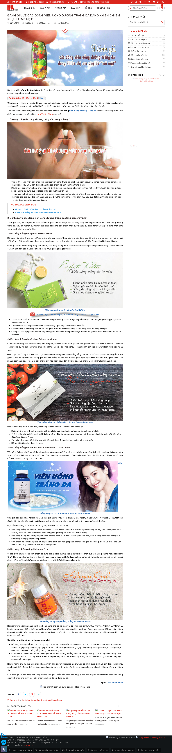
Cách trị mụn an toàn (139, 47)
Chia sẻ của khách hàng (140, 67)
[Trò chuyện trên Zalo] (4, 735)
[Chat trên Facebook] (4, 742)
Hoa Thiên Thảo (63, 23)
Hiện (41, 98)
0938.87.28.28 (58, 2)
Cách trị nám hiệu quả (140, 43)
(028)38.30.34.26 (87, 2)
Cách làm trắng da (138, 39)
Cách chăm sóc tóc (139, 59)
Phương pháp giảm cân (140, 63)
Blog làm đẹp (139, 31)
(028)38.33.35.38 (102, 2)
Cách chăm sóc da (138, 55)
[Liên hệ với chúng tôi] (4, 749)
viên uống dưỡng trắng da (82, 110)
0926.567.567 (29, 745)
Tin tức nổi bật (137, 35)
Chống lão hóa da (138, 51)
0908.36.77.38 (45, 2)
